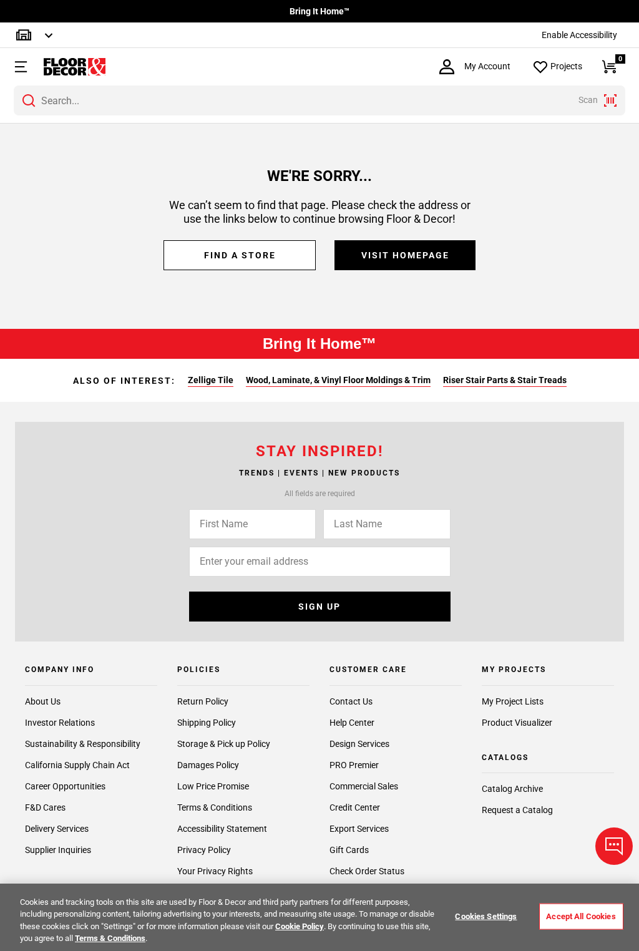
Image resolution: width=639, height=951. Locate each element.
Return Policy (202, 701)
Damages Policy (208, 765)
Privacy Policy (204, 850)
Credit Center (354, 807)
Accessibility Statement (222, 829)
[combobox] (319, 100)
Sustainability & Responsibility (82, 744)
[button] (19, 66)
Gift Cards (349, 850)
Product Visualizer (517, 723)
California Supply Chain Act (77, 765)
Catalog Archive (512, 789)
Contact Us (351, 701)
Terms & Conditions (214, 807)
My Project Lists (513, 701)
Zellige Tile (210, 380)
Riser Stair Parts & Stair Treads (505, 380)
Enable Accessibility (579, 35)
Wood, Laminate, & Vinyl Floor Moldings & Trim (338, 380)
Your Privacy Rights (215, 871)
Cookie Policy (299, 926)
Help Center (351, 723)
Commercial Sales (363, 786)
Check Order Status (366, 871)
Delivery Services (57, 829)
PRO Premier (354, 765)
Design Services (359, 744)
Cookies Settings (486, 916)
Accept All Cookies (580, 916)
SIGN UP (319, 607)
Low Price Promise (213, 786)
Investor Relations (60, 723)
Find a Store (240, 255)
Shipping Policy (206, 723)
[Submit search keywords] (29, 100)
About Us (43, 701)
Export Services (359, 829)
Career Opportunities (65, 786)
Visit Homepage (405, 255)
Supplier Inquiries (58, 850)
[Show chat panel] (614, 846)
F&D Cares (45, 807)
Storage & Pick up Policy (223, 744)
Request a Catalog (517, 810)
